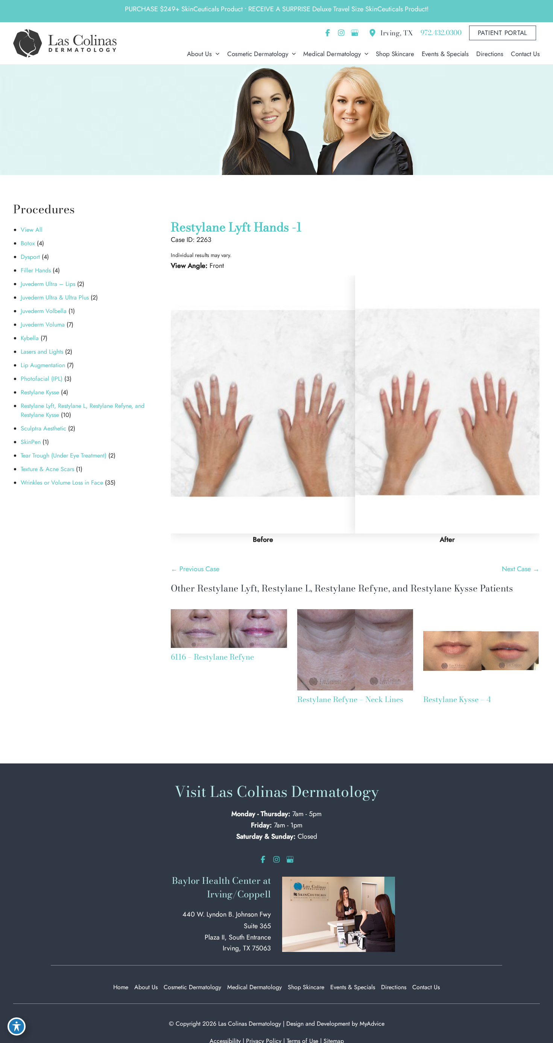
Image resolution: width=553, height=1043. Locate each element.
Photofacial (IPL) (41, 378)
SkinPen (31, 442)
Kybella (30, 338)
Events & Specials (352, 987)
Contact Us (426, 987)
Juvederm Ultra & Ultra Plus (55, 297)
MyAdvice (372, 1023)
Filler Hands (36, 270)
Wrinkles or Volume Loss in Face (62, 482)
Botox (28, 243)
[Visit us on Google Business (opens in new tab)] (355, 33)
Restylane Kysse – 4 (457, 699)
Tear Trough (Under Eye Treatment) (63, 455)
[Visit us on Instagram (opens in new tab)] (341, 33)
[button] (502, 33)
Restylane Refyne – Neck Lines (350, 699)
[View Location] (374, 32)
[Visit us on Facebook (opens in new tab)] (328, 33)
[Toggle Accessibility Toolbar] (17, 1026)
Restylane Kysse (40, 392)
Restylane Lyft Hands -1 (236, 227)
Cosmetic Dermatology (192, 987)
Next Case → (520, 569)
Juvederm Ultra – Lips (48, 284)
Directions (393, 987)
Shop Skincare (306, 987)
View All (32, 229)
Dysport (30, 256)
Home (120, 987)
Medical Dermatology (254, 987)
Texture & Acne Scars (47, 469)
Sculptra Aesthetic (43, 428)
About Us (146, 987)
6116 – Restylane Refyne (212, 657)
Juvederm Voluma (43, 324)
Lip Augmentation (43, 365)
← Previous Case (195, 569)
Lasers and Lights (42, 351)
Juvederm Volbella (44, 311)
